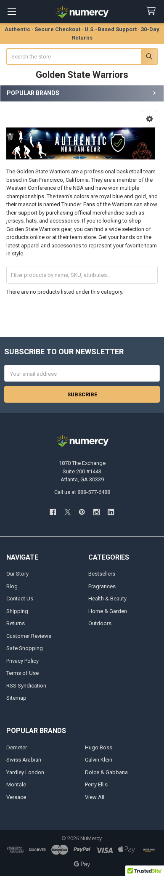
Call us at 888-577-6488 (82, 492)
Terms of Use (22, 673)
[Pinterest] (82, 512)
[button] (149, 119)
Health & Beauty (107, 598)
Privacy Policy (22, 661)
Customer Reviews (28, 636)
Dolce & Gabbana (106, 772)
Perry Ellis (96, 784)
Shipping (17, 611)
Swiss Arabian (23, 760)
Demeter (16, 747)
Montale (16, 784)
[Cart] (152, 11)
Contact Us (19, 598)
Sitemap (16, 698)
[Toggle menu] (11, 11)
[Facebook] (53, 512)
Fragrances (102, 586)
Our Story (17, 574)
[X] (67, 512)
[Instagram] (96, 512)
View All (94, 797)
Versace (16, 797)
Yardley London (25, 772)
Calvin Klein (98, 760)
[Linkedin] (111, 512)
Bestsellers (101, 574)
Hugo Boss (98, 747)
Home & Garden (107, 611)
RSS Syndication (26, 685)
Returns (15, 623)
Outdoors (99, 623)
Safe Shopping (24, 648)
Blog (12, 586)
